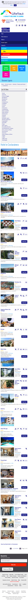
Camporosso (5, 102)
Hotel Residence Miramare (17, 252)
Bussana (4, 100)
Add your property (4, 60)
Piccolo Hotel (4, 460)
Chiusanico (4, 107)
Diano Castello (5, 110)
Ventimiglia (4, 140)
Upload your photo (21, 68)
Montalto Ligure (5, 118)
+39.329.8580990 (21, 20)
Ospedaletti (4, 121)
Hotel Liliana (3, 349)
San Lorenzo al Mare (7, 129)
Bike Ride (11, 574)
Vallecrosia (4, 138)
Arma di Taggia (5, 96)
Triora (3, 137)
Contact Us (3, 45)
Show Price (24, 165)
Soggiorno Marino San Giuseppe (5, 310)
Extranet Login (16, 593)
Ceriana (4, 105)
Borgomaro (4, 99)
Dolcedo (4, 115)
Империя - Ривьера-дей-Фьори (19, 84)
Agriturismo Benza (5, 196)
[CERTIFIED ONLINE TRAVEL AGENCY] (3, 21)
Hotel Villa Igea (4, 428)
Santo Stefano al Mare (7, 134)
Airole (3, 93)
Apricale (4, 94)
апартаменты (10, 585)
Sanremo (4, 132)
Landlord (24, 584)
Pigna (3, 124)
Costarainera (5, 85)
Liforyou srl (12, 599)
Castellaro (4, 103)
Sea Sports (21, 577)
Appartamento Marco (18, 449)
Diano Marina (5, 112)
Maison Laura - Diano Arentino (7, 166)
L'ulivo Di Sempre (17, 296)
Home (2, 33)
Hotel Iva (3, 409)
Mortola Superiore (6, 119)
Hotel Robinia (18, 221)
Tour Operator (3, 48)
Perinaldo (4, 122)
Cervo (3, 106)
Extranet (3, 63)
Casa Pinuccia (18, 519)
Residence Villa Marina (6, 212)
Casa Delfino (17, 369)
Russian (5, 28)
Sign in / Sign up (5, 30)
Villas (20, 585)
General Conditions (15, 592)
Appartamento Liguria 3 (18, 496)
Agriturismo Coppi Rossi (6, 181)
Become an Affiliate (7, 569)
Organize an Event (6, 580)
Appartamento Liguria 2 (18, 508)
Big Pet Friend (5, 574)
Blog (19, 580)
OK (15, 5)
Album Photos (6, 74)
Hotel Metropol (17, 395)
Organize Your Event (6, 68)
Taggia (3, 135)
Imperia (4, 116)
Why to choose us (4, 36)
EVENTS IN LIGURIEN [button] (6, 54)
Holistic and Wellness (22, 576)
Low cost (17, 591)
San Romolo (5, 131)
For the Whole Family (19, 574)
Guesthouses (15, 584)
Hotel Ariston (4, 242)
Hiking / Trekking (13, 576)
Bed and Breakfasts (7, 584)
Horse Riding (7, 577)
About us (2, 39)
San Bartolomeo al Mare (7, 128)
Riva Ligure (4, 125)
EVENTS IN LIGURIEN (14, 581)
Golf (7, 576)
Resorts (16, 585)
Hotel (20, 584)
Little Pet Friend (15, 577)
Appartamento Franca (18, 531)
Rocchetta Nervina (6, 127)
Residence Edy (18, 282)
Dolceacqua (5, 113)
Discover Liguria (4, 42)
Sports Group (13, 68)
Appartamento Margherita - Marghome (9, 488)
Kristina (2, 329)
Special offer (23, 580)
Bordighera (4, 97)
